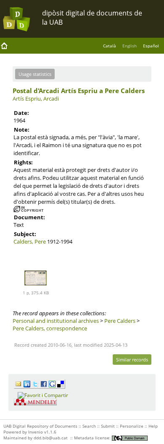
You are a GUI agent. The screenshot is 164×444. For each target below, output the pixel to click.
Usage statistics (35, 74)
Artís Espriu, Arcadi (36, 98)
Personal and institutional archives (56, 321)
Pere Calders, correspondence (50, 328)
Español (151, 46)
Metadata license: (93, 438)
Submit (108, 426)
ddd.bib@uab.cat (51, 438)
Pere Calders (119, 321)
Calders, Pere (29, 241)
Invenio (35, 432)
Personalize (131, 426)
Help (153, 426)
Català (109, 46)
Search (89, 426)
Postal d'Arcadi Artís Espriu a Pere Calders (79, 90)
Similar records (132, 359)
